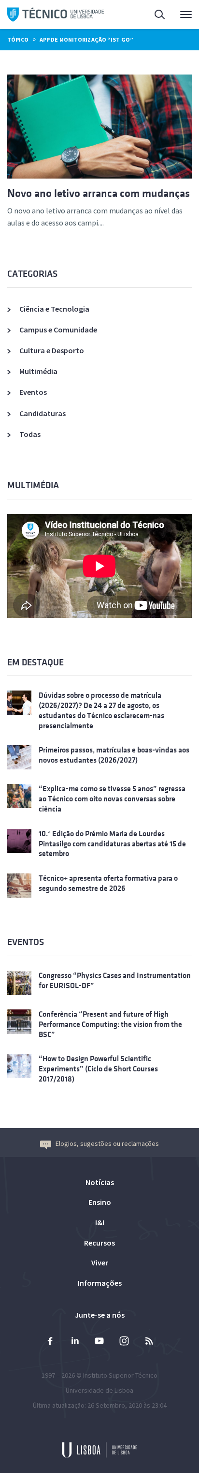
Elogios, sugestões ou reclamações (107, 1143)
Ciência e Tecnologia (54, 309)
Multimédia (38, 371)
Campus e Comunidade (58, 329)
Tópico (17, 39)
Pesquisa (154, 14)
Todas (30, 434)
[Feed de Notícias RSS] (148, 1342)
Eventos (33, 392)
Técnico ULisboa (55, 14)
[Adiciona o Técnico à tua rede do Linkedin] (74, 1342)
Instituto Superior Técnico (120, 1375)
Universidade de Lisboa (99, 1390)
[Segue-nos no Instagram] (124, 1342)
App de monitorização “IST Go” (86, 39)
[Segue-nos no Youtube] (99, 1342)
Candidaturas (42, 413)
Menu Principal (180, 14)
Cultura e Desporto (51, 350)
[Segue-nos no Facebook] (50, 1342)
